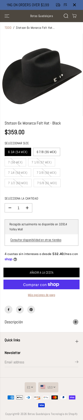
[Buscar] (66, 16)
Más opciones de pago (41, 295)
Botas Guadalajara (39, 414)
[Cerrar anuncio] (74, 5)
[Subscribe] (76, 362)
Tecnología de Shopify (64, 414)
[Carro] (74, 16)
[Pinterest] (31, 309)
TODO (8, 28)
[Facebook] (8, 309)
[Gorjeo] (20, 309)
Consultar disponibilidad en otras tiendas (35, 240)
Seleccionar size (17, 143)
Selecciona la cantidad (21, 198)
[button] (7, 16)
